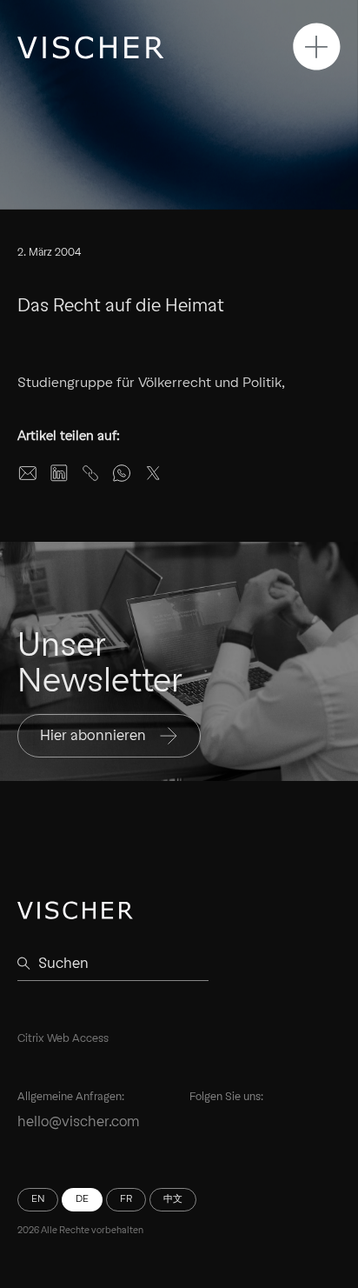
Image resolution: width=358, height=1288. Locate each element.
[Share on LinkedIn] (59, 473)
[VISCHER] (90, 47)
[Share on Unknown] (90, 473)
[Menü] (317, 46)
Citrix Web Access (63, 1037)
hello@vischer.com (78, 1121)
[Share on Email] (27, 473)
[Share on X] (153, 473)
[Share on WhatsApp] (121, 473)
